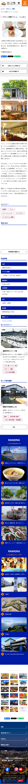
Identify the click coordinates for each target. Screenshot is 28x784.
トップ (2, 9)
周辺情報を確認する (14, 252)
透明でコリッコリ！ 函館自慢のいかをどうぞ (16, 543)
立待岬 (7, 634)
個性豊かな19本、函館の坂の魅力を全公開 (16, 503)
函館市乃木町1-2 (7, 52)
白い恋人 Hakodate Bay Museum (14, 654)
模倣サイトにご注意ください (14, 758)
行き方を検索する (14, 71)
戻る (14, 427)
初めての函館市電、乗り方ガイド (14, 523)
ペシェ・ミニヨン (7, 320)
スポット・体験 (10, 9)
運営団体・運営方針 (7, 760)
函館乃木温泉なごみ (10, 407)
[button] (1, 353)
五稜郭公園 (8, 614)
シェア (4, 56)
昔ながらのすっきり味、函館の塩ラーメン (16, 483)
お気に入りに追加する (14, 66)
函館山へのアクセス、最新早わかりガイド (16, 463)
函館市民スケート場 (10, 351)
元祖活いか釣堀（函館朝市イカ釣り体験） (16, 574)
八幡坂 (7, 594)
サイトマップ (18, 760)
